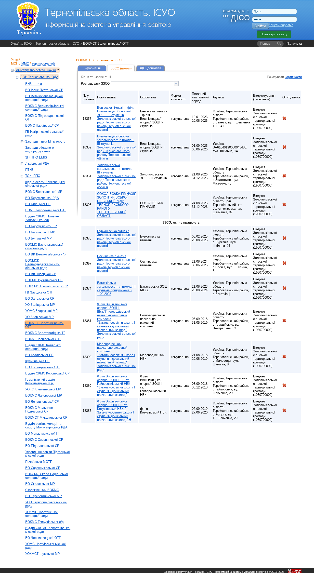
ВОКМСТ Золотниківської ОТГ (44, 325)
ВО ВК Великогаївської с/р (45, 254)
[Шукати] (279, 43)
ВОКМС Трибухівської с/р (44, 522)
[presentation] (176, 83)
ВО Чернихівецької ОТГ (43, 538)
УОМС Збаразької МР (41, 311)
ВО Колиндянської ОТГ (42, 367)
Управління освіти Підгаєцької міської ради (47, 453)
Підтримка (294, 43)
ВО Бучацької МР (38, 238)
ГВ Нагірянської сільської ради (44, 133)
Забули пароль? (281, 25)
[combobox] (145, 83)
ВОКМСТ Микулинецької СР (46, 417)
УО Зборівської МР (39, 317)
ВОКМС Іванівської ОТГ (43, 339)
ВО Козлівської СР (39, 355)
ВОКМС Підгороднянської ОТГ (44, 117)
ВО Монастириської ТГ (42, 433)
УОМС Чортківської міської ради (45, 545)
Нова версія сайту (274, 34)
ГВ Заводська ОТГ (39, 292)
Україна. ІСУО (21, 43)
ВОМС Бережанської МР (43, 192)
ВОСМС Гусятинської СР (44, 280)
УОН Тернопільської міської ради (46, 504)
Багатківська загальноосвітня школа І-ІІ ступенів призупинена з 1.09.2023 (116, 288)
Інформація (92, 68)
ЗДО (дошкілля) (150, 68)
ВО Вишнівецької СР (40, 274)
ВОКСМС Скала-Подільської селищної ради (46, 476)
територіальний (43, 63)
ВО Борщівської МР (40, 232)
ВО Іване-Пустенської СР (44, 90)
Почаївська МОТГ (38, 462)
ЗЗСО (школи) (121, 68)
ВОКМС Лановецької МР (43, 395)
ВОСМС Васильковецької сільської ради (44, 246)
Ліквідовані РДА (37, 163)
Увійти (260, 26)
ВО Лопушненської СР (42, 401)
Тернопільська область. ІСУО (57, 43)
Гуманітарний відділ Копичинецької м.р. (40, 381)
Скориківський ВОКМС (42, 490)
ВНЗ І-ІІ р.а (33, 84)
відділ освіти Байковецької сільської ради (45, 183)
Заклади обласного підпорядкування (39, 149)
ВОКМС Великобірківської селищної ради (44, 107)
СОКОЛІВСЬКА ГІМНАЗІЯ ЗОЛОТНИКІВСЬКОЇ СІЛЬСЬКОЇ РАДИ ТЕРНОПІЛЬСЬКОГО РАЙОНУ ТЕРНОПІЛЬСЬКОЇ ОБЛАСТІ (116, 205)
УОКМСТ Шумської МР (42, 554)
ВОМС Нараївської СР (42, 125)
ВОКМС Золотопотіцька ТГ (45, 333)
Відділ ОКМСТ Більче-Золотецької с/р (42, 218)
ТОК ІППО (32, 176)
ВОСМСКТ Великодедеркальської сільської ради (42, 264)
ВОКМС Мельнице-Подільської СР (39, 409)
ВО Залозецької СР (39, 298)
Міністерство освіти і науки (35, 70)
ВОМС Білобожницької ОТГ (45, 210)
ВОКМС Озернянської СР (44, 439)
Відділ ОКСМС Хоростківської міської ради (47, 529)
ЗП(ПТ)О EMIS (36, 157)
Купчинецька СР (37, 361)
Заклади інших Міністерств (45, 141)
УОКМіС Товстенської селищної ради (41, 514)
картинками (293, 77)
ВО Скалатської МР (40, 484)
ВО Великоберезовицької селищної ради (44, 98)
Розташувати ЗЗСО (96, 83)
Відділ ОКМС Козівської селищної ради (43, 347)
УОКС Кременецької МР (43, 389)
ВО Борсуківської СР (41, 226)
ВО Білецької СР (38, 204)
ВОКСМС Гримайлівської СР (46, 286)
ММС (25, 63)
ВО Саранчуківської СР (42, 468)
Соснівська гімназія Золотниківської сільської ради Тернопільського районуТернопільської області (116, 263)
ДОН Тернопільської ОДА (39, 77)
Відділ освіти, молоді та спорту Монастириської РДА (46, 425)
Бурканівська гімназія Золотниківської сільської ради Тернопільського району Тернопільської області (116, 238)
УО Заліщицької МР (40, 304)
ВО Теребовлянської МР (43, 496)
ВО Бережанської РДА (42, 198)
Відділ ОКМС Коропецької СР (47, 373)
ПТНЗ (29, 170)
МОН (14, 63)
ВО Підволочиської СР (42, 446)
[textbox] (142, 84)
